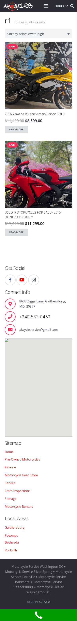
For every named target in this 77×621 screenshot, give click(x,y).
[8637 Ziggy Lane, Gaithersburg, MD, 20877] (12, 304)
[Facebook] (10, 280)
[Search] (72, 6)
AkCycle (44, 602)
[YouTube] (21, 280)
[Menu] (45, 6)
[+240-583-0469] (12, 316)
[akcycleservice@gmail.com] (12, 329)
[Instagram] (33, 280)
